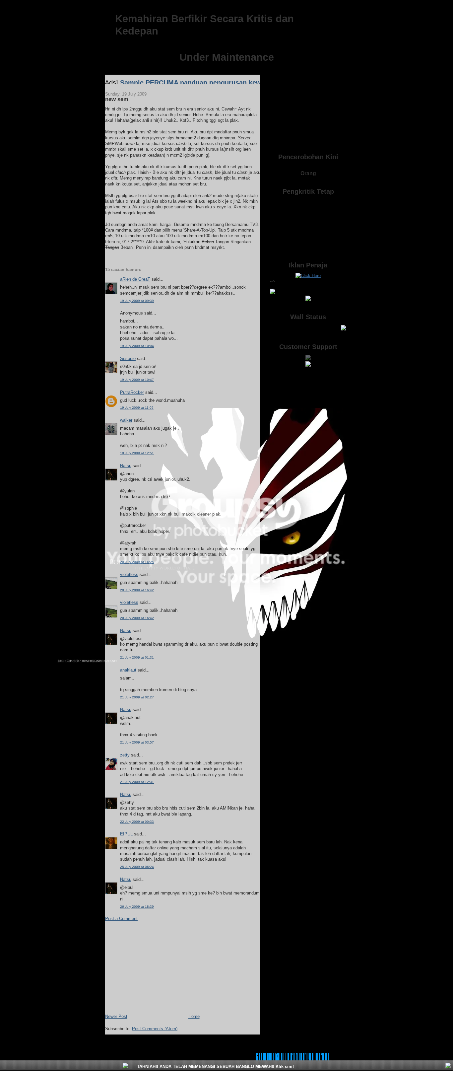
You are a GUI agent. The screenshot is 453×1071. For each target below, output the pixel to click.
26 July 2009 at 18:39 (137, 906)
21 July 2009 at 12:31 (137, 782)
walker (126, 420)
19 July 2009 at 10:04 (137, 346)
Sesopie (128, 358)
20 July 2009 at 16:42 (137, 590)
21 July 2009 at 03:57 (137, 742)
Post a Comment (121, 918)
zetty (125, 754)
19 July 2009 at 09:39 (137, 301)
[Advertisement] (155, 966)
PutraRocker (132, 392)
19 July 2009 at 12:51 (137, 453)
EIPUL (126, 833)
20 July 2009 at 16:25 (137, 562)
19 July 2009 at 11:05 (137, 407)
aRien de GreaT (135, 279)
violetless (129, 574)
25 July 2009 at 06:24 (137, 867)
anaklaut (128, 670)
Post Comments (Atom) (154, 1028)
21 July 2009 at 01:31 (137, 657)
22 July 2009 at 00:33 (137, 821)
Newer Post (116, 1016)
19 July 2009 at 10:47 (137, 380)
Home (194, 1016)
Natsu (125, 465)
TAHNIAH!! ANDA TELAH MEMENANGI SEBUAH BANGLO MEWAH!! (215, 1066)
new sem (116, 99)
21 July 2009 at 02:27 (137, 697)
